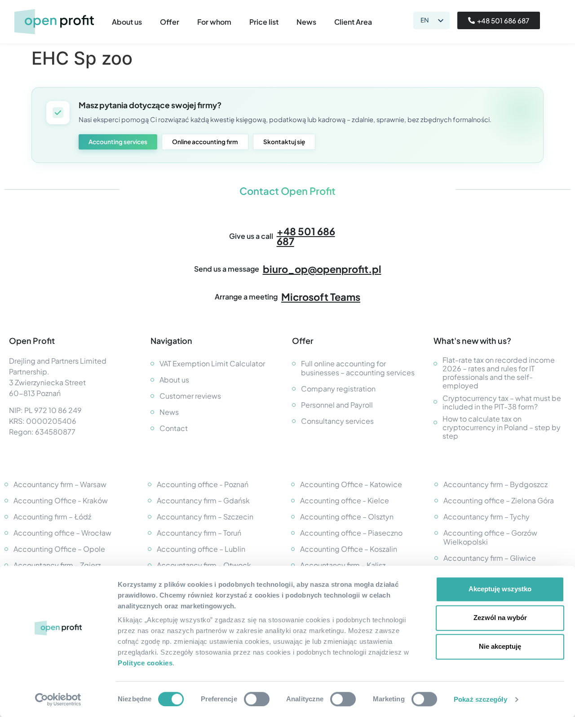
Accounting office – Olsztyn (347, 516)
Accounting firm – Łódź (52, 516)
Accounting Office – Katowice (351, 484)
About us (127, 22)
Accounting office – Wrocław (62, 532)
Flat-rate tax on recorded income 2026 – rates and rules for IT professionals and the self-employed (498, 373)
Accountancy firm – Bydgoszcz (495, 484)
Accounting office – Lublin (201, 549)
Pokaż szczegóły (480, 699)
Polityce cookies (145, 663)
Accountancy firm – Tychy (486, 516)
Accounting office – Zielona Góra (498, 500)
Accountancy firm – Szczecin (205, 516)
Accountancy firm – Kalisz (342, 565)
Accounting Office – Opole (59, 549)
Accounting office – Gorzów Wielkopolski (490, 537)
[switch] (257, 699)
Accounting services (117, 141)
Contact (173, 428)
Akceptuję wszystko (500, 589)
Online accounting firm (205, 141)
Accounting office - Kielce (344, 500)
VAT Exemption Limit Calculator (212, 363)
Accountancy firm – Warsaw (59, 484)
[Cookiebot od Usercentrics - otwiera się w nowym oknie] (58, 699)
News (306, 22)
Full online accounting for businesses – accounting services (358, 368)
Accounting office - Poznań (202, 484)
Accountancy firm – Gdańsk (203, 500)
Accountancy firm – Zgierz (57, 565)
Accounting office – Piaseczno (351, 532)
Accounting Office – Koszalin (348, 549)
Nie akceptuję (500, 646)
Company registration (338, 388)
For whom (214, 22)
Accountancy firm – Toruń (199, 532)
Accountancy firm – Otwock (204, 565)
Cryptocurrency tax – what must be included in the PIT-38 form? (501, 402)
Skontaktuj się (284, 141)
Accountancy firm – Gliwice (489, 558)
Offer (169, 22)
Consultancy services (337, 421)
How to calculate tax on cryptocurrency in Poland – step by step (501, 427)
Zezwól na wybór (500, 617)
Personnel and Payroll (337, 404)
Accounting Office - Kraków (60, 500)
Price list (264, 22)
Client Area (353, 22)
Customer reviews (190, 395)
